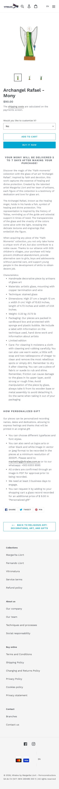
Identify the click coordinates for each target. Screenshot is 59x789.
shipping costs (16, 106)
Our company (14, 608)
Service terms (14, 579)
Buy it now (29, 145)
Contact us (12, 724)
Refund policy (14, 587)
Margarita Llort (15, 554)
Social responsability (18, 633)
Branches (11, 716)
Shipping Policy (15, 662)
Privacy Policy (14, 678)
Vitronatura (13, 571)
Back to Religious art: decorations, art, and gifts (29, 526)
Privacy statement (16, 695)
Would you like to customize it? (19, 120)
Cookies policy (14, 687)
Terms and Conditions (19, 654)
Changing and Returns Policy (23, 670)
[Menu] (53, 6)
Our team (11, 616)
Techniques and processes (21, 625)
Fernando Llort (15, 563)
